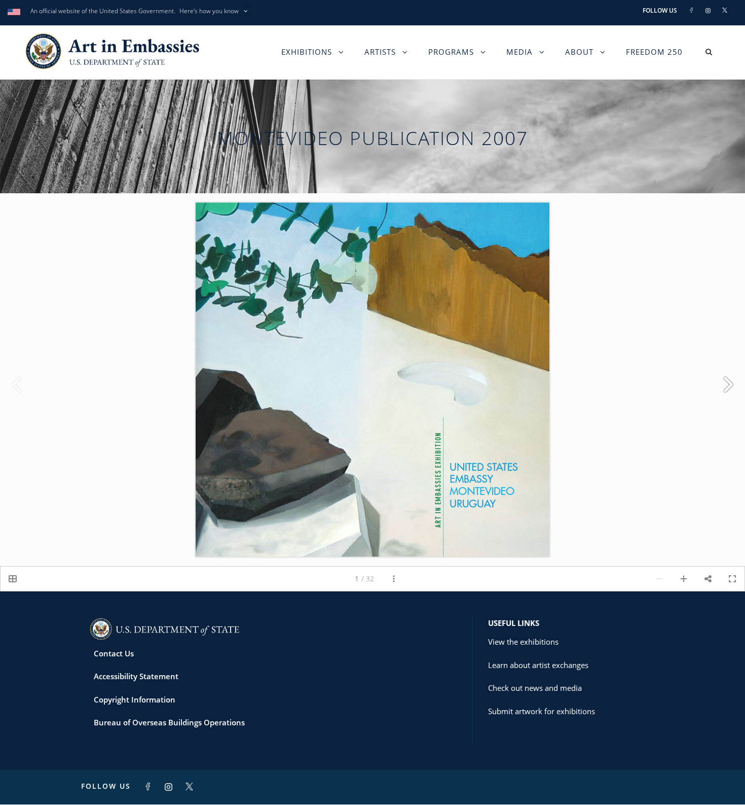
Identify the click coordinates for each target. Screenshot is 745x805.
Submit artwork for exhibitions (541, 711)
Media (519, 52)
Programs (451, 52)
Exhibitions (306, 52)
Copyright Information (134, 699)
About (579, 52)
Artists (380, 52)
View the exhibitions (523, 642)
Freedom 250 (654, 52)
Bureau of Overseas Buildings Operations (169, 722)
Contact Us (114, 653)
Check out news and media (535, 688)
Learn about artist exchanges (538, 665)
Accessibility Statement (136, 676)
